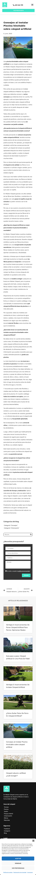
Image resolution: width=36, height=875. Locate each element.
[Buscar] (30, 534)
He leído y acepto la (18, 571)
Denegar (18, 863)
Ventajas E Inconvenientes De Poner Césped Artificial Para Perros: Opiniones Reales (17, 627)
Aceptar (18, 858)
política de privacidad (24, 571)
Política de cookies (8, 872)
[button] (33, 841)
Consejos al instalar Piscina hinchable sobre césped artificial (16, 744)
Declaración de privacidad (19, 872)
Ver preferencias (18, 868)
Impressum (30, 872)
